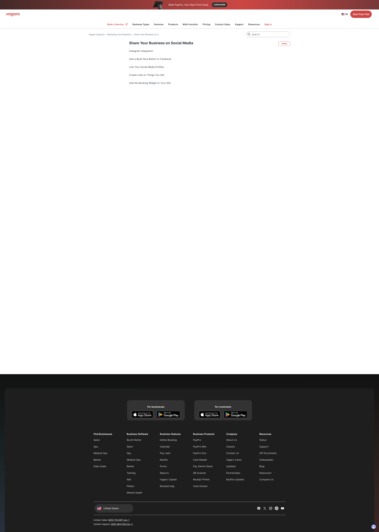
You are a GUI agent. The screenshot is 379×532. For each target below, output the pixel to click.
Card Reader (200, 459)
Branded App (167, 486)
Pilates (130, 486)
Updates (231, 466)
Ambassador (266, 459)
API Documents (268, 453)
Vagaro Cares (233, 459)
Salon (97, 439)
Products (173, 24)
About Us (231, 439)
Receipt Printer (201, 479)
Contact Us (232, 453)
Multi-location (190, 24)
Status (262, 439)
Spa (96, 446)
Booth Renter (134, 439)
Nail (129, 479)
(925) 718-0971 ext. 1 (118, 520)
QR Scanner (199, 472)
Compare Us (266, 479)
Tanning (131, 472)
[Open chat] (373, 526)
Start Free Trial (361, 14)
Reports (164, 472)
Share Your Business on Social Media (151, 34)
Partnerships (233, 472)
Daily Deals (100, 466)
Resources (254, 24)
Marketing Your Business (119, 34)
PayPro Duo (199, 453)
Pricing (206, 24)
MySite (164, 459)
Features (158, 24)
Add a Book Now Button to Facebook (150, 58)
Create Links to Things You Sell (146, 74)
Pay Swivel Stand (202, 466)
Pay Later (165, 453)
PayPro (197, 439)
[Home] (13, 14)
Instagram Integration (141, 50)
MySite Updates (235, 479)
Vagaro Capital (168, 479)
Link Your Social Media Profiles (146, 66)
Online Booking (168, 439)
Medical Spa (100, 453)
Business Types (141, 24)
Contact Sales (222, 24)
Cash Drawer (200, 486)
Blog (261, 466)
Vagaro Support (96, 34)
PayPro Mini (199, 446)
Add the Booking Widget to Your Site (150, 82)
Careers (230, 446)
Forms (163, 466)
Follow (284, 43)
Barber (97, 459)
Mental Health (134, 492)
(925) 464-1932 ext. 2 (122, 524)
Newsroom (265, 472)
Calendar (165, 446)
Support (239, 24)
